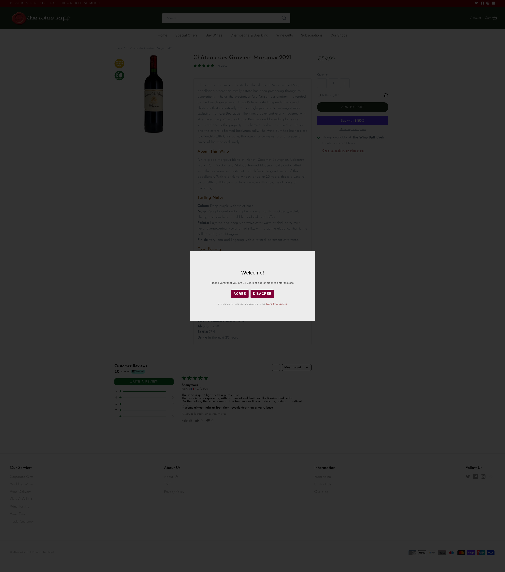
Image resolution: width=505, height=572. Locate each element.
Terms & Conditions (276, 304)
